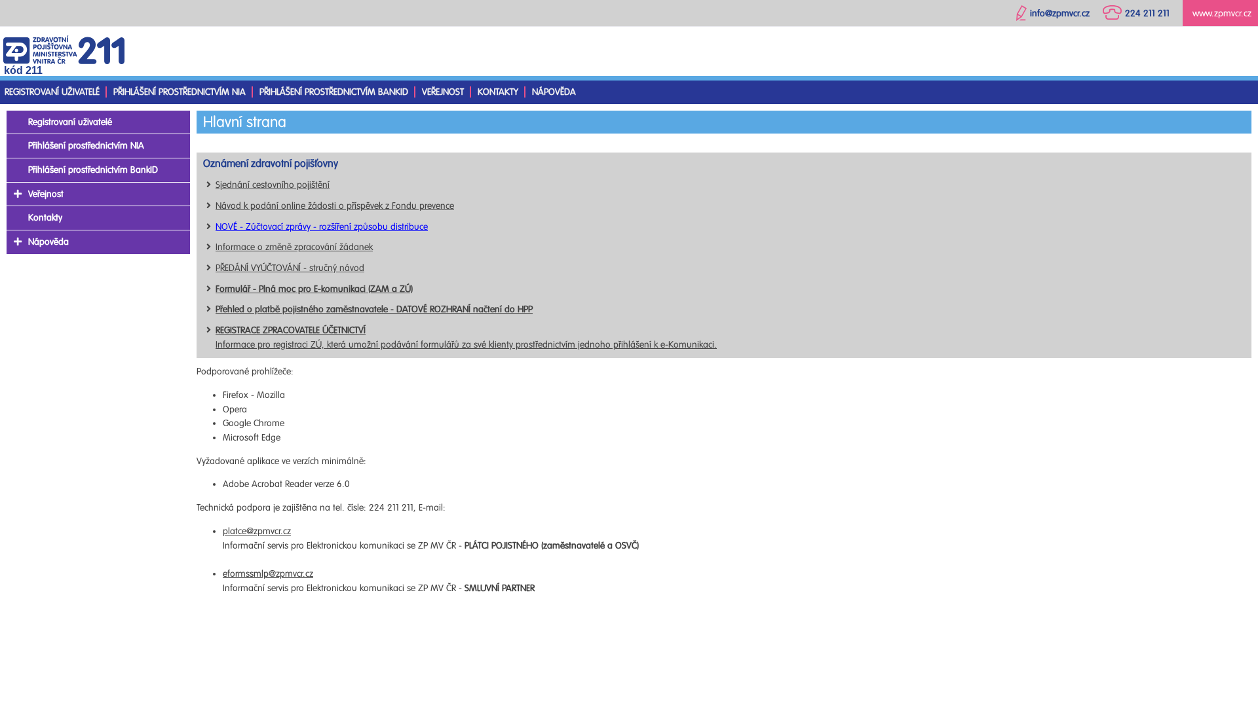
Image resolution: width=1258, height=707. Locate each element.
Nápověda (554, 92)
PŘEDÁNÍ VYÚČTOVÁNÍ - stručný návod (290, 268)
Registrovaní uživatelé (52, 92)
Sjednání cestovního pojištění (273, 184)
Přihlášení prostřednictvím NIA (179, 92)
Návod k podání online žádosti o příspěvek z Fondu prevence (335, 205)
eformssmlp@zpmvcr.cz (268, 573)
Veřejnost (443, 92)
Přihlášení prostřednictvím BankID (333, 92)
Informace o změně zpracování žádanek (294, 247)
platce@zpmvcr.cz (257, 531)
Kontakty (498, 92)
